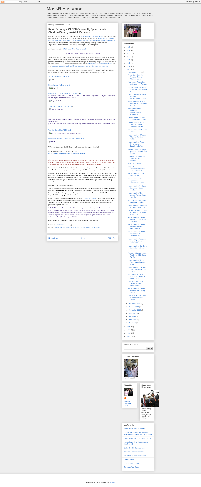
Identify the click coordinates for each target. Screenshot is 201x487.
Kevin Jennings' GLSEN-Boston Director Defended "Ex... (137, 234)
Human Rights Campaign (106, 38)
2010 (129, 66)
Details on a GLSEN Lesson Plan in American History (135, 283)
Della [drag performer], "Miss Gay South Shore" (64, 138)
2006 (129, 333)
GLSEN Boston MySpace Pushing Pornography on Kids (66, 153)
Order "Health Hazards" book (134, 448)
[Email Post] (70, 225)
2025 (129, 47)
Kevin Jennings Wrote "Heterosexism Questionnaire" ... (136, 144)
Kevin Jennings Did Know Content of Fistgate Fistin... (137, 248)
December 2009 (135, 72)
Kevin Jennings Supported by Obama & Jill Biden (137, 206)
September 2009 (135, 310)
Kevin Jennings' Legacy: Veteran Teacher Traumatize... (137, 241)
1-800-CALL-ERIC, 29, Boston (58, 106)
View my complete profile (127, 403)
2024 (129, 50)
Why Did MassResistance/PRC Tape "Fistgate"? (137, 168)
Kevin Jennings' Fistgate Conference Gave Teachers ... (137, 188)
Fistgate (56, 227)
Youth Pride (96, 227)
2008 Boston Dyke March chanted (74, 49)
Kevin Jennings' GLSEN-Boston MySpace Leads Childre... (137, 269)
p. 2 (67, 76)
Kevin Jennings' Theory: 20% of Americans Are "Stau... (137, 262)
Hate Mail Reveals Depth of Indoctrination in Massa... (137, 298)
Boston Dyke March (108, 40)
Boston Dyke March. (89, 198)
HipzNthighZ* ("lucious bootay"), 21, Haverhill (63, 93)
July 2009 (132, 316)
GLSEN (62, 227)
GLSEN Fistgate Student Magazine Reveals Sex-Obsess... (137, 151)
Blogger (112, 482)
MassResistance (64, 8)
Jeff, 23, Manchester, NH (56, 76)
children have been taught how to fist (99, 64)
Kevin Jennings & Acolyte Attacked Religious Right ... (137, 137)
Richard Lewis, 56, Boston (57, 85)
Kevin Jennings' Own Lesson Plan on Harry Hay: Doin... (137, 195)
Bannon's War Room (131, 467)
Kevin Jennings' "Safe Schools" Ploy (136, 175)
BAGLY (69, 40)
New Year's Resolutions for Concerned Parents (137, 83)
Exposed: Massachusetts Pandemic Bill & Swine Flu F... (137, 255)
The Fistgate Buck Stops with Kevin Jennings (137, 201)
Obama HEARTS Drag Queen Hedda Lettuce (137, 118)
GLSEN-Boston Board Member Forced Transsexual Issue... (136, 125)
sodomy (88, 227)
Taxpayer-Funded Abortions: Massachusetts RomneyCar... (134, 111)
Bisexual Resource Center (57, 40)
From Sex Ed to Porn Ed (137, 163)
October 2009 (134, 307)
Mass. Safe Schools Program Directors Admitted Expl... (135, 77)
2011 (129, 63)
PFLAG (85, 40)
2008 (129, 327)
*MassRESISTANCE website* (134, 429)
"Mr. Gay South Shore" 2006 (57, 130)
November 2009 (135, 304)
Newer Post (53, 238)
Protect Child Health (131, 463)
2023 (129, 53)
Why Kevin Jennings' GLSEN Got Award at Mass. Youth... (136, 276)
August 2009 (133, 313)
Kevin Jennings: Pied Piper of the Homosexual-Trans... (136, 181)
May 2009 (132, 323)
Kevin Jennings (71, 227)
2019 (129, 60)
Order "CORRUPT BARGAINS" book (137, 438)
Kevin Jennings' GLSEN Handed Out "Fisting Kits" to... (137, 291)
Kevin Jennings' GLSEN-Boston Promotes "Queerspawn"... (137, 227)
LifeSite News (129, 459)
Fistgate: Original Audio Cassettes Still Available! (136, 158)
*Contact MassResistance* (133, 452)
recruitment (81, 227)
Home (82, 238)
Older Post (112, 238)
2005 (129, 336)
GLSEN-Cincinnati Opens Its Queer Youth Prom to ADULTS (137, 212)
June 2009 (133, 319)
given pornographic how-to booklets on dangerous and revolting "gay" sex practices (80, 66)
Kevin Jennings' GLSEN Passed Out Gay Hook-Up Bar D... (137, 219)
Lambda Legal (77, 40)
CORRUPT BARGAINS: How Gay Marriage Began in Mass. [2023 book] (138, 433)
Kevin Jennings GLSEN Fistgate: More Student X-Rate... (137, 103)
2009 (129, 69)
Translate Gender (94, 40)
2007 (129, 330)
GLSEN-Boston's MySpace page (92, 36)
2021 (129, 57)
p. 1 (81, 93)
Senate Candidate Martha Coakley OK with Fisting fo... (137, 89)
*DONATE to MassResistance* (135, 455)
